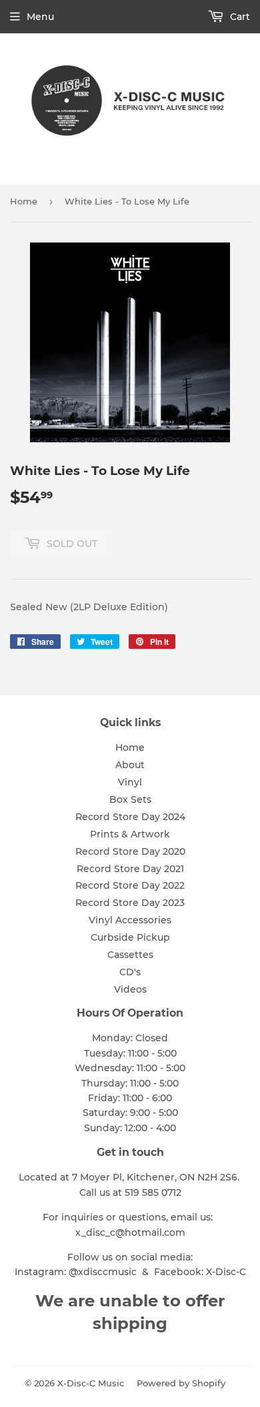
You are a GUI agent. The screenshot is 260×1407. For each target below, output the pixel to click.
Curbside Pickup (130, 937)
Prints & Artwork (130, 834)
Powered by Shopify (181, 1383)
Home (23, 201)
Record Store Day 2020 (130, 851)
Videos (130, 989)
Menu (40, 17)
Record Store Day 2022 (130, 885)
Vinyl (130, 782)
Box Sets (130, 799)
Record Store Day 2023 (130, 903)
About (130, 765)
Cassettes (130, 955)
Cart (238, 17)
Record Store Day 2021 (130, 869)
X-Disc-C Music (90, 1383)
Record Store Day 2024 (130, 817)
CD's (130, 972)
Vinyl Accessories (130, 920)
